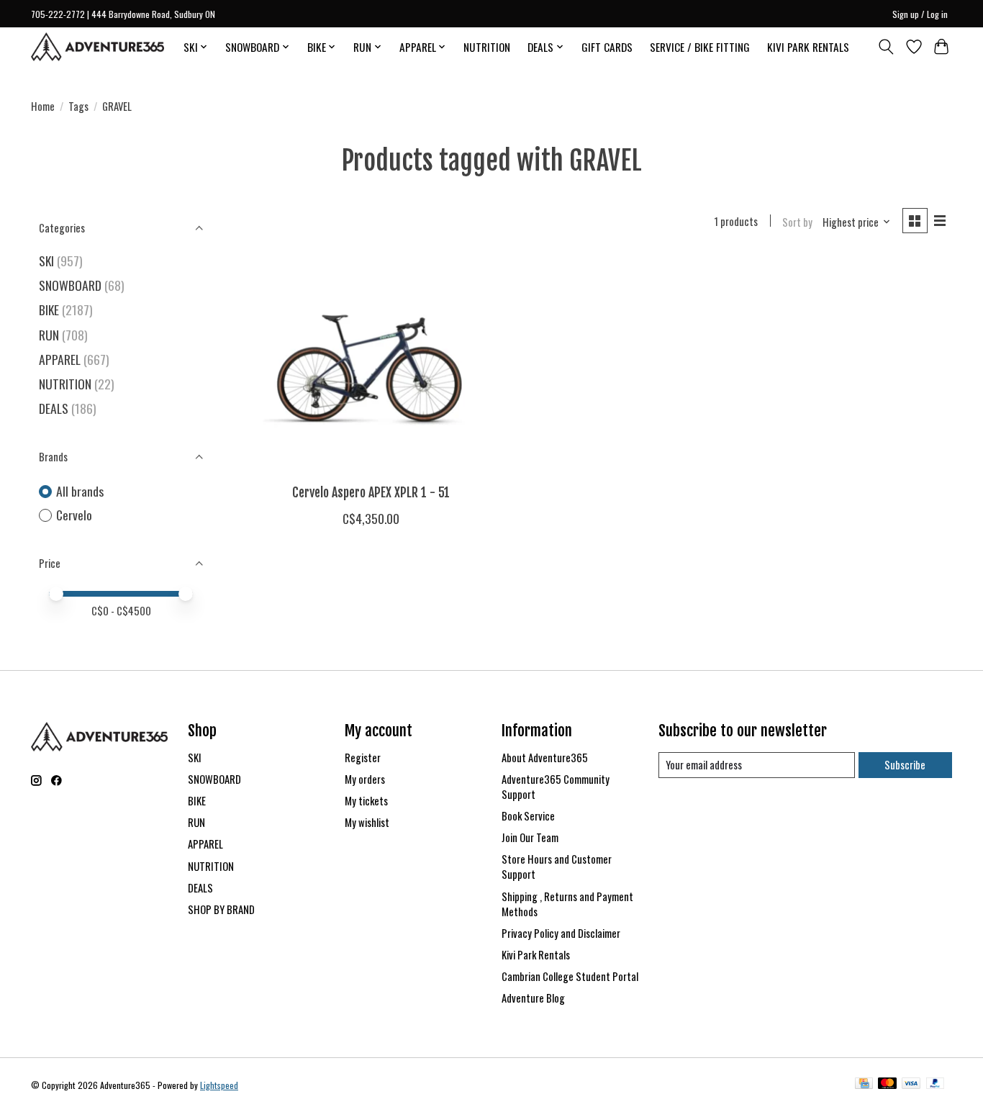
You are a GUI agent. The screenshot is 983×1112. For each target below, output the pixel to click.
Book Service (528, 815)
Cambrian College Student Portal (570, 976)
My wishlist (367, 822)
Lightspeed (219, 1085)
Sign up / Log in (920, 14)
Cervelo (74, 515)
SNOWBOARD (70, 285)
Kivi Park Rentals (536, 954)
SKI (46, 260)
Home (43, 106)
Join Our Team (530, 837)
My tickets (366, 800)
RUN (49, 334)
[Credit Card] (864, 1084)
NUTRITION (486, 47)
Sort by (797, 222)
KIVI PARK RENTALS (808, 47)
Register (363, 757)
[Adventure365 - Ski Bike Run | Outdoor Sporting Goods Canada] (97, 46)
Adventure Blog (533, 997)
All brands (80, 491)
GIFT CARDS (607, 47)
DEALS (53, 408)
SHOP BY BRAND (221, 909)
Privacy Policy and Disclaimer (561, 933)
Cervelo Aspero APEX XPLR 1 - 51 (371, 492)
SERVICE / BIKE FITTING (700, 47)
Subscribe (904, 764)
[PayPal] (935, 1084)
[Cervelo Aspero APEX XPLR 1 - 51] (371, 365)
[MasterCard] (887, 1084)
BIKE (49, 309)
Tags (78, 106)
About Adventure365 (545, 757)
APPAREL (60, 359)
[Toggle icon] (886, 47)
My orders (365, 779)
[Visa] (911, 1084)
